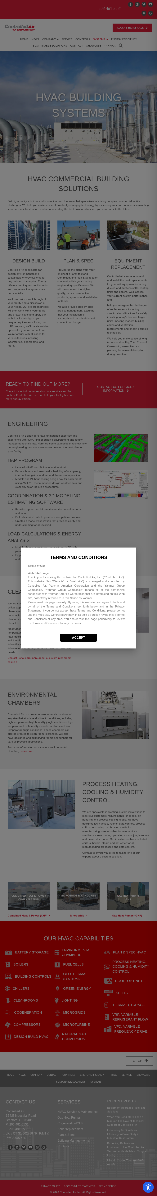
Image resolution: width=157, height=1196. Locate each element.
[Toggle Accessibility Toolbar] (148, 1187)
